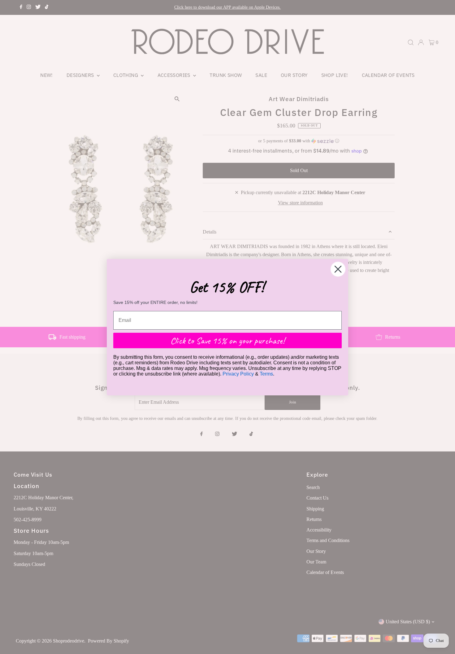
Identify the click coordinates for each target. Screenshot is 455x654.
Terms (266, 373)
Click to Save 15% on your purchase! (227, 340)
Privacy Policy (238, 373)
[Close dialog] (338, 269)
